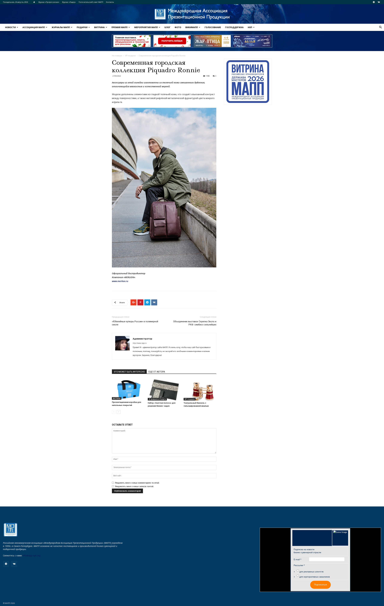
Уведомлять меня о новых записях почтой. (134, 486)
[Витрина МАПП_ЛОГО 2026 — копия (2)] (247, 81)
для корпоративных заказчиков (314, 577)
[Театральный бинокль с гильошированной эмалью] (200, 389)
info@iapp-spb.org (31, 555)
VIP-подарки (130, 55)
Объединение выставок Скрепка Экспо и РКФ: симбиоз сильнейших (194, 323)
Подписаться (320, 584)
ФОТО (178, 27)
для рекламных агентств (311, 571)
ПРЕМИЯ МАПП (119, 27)
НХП (250, 27)
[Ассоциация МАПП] (192, 14)
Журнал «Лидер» (69, 2)
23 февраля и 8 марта (157, 399)
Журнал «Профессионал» (48, 2)
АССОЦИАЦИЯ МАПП (33, 27)
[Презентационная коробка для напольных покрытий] (128, 389)
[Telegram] (374, 2)
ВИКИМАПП (191, 27)
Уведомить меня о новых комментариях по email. (137, 483)
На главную (117, 55)
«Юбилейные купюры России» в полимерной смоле (135, 323)
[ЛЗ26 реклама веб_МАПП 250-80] (252, 41)
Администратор (142, 338)
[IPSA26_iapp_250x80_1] (132, 41)
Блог (167, 27)
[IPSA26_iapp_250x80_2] (172, 41)
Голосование (213, 27)
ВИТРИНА (99, 27)
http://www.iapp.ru (140, 343)
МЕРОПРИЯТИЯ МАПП (146, 27)
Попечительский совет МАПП (91, 2)
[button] (380, 27)
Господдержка (234, 27)
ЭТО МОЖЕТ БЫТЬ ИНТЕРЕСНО (129, 372)
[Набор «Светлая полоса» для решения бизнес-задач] (164, 389)
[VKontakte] (378, 2)
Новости (10, 27)
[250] (212, 41)
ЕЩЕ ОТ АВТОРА (156, 372)
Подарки (82, 27)
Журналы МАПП (61, 27)
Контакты (110, 2)
